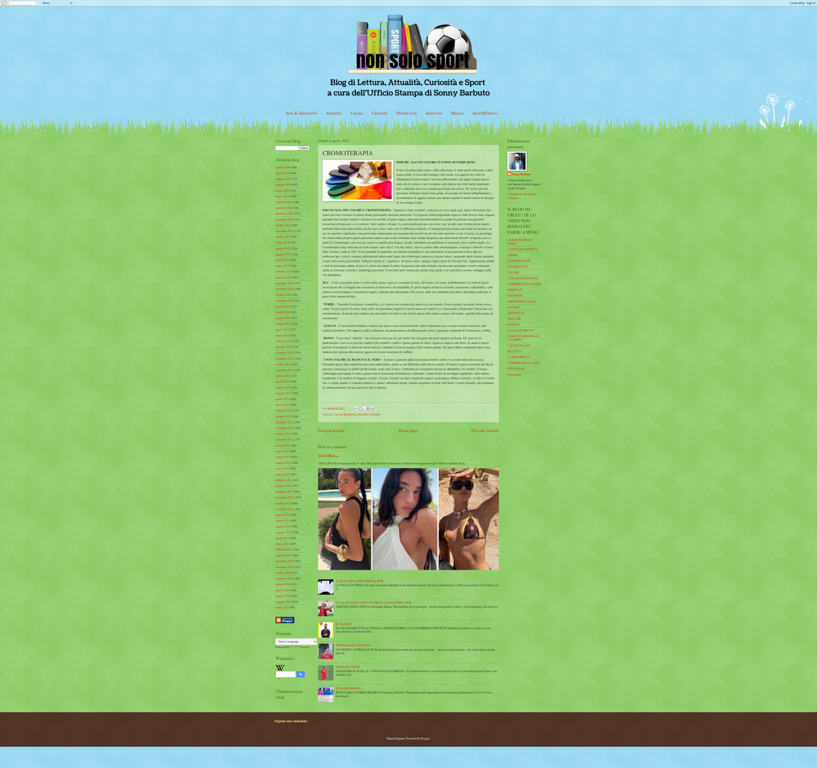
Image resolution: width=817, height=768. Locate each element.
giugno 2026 (283, 179)
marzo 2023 (283, 405)
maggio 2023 (283, 393)
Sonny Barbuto (521, 174)
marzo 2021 (283, 544)
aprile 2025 (282, 260)
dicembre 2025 (284, 213)
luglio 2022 (282, 451)
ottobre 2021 (283, 503)
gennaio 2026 (283, 208)
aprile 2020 (282, 607)
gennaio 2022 (283, 486)
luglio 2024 (282, 312)
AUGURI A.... (328, 455)
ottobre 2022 (283, 434)
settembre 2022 (285, 439)
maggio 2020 (283, 602)
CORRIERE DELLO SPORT (524, 284)
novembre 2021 (285, 497)
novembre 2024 (285, 289)
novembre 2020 (285, 567)
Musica (457, 113)
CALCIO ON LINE (518, 345)
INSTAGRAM (515, 368)
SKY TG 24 (514, 351)
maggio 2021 (283, 532)
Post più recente (331, 430)
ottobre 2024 (283, 295)
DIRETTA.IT (515, 290)
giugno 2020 (283, 596)
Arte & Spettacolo (301, 113)
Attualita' (334, 113)
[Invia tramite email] (356, 408)
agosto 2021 (283, 515)
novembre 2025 (285, 219)
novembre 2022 (285, 428)
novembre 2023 (285, 358)
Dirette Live (406, 113)
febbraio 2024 (284, 341)
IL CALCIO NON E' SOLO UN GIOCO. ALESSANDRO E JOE (373, 602)
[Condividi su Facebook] (368, 408)
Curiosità (379, 113)
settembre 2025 (285, 231)
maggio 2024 (283, 324)
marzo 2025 (283, 266)
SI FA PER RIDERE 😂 (350, 688)
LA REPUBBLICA (518, 357)
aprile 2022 (282, 468)
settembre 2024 (285, 301)
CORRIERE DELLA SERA (523, 363)
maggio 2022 (283, 463)
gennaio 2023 (283, 416)
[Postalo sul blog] (360, 408)
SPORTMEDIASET (519, 261)
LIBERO (512, 255)
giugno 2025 (283, 248)
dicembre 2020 (284, 561)
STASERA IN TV (517, 266)
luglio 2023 (282, 381)
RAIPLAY (513, 324)
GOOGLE (513, 307)
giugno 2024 (283, 318)
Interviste (434, 113)
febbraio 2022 (284, 480)
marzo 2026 (283, 196)
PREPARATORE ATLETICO (353, 645)
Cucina (357, 113)
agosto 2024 (283, 306)
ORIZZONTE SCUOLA (521, 301)
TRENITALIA (515, 313)
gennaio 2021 (283, 555)
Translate (304, 647)
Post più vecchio (485, 430)
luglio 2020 (282, 590)
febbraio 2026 (284, 202)
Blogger (425, 738)
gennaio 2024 (283, 347)
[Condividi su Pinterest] (372, 408)
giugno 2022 (283, 457)
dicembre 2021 (284, 492)
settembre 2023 (285, 370)
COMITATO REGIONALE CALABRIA (523, 338)
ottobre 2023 (283, 364)
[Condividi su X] (364, 408)
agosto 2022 (283, 445)
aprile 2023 (282, 399)
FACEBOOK (515, 295)
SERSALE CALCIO (348, 667)
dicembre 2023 (284, 352)
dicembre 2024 (284, 283)
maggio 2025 (283, 254)
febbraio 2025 (284, 271)
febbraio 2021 (284, 549)
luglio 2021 (282, 520)
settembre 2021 (285, 509)
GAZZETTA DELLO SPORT (519, 241)
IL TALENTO (344, 624)
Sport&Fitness (485, 113)
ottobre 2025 (283, 225)
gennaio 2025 (283, 277)
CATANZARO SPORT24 (522, 249)
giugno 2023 (283, 387)
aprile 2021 (282, 538)
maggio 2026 (283, 184)
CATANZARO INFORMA (523, 278)
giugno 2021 (283, 526)
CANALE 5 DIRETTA (520, 330)
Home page (408, 430)
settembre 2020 (285, 578)
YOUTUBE (514, 319)
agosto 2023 (283, 376)
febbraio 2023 (284, 410)
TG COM (512, 272)
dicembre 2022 (284, 422)
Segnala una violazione (290, 720)
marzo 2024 (283, 335)
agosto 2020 (283, 584)
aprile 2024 (282, 329)
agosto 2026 (283, 167)
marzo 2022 (283, 474)
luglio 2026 (282, 173)
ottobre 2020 (283, 573)
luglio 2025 (282, 242)
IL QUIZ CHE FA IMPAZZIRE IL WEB (359, 581)
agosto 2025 (283, 237)
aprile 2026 (282, 190)
